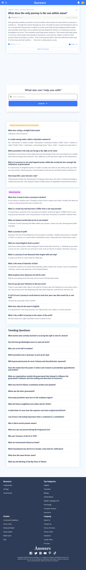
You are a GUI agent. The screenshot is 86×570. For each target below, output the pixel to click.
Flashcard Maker (8, 528)
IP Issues (47, 543)
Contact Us (47, 524)
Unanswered (7, 493)
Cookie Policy (48, 540)
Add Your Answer (43, 49)
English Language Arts (51, 501)
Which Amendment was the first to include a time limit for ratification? (35, 449)
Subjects (10, 9)
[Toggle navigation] (3, 2)
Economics (47, 512)
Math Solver (7, 536)
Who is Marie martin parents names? (22, 423)
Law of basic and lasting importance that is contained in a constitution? (36, 417)
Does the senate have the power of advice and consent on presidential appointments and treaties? (41, 369)
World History (48, 497)
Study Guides (7, 532)
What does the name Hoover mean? (22, 455)
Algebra (46, 485)
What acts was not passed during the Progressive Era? (29, 430)
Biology (46, 493)
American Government (27, 9)
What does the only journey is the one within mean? (37, 13)
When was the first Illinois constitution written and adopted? (32, 385)
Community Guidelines (10, 520)
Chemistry (47, 489)
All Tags (6, 489)
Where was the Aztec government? (21, 391)
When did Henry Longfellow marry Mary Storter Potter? (29, 404)
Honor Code (7, 524)
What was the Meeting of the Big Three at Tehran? (27, 462)
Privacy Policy (48, 532)
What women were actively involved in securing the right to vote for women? (38, 336)
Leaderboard (7, 485)
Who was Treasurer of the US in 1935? (22, 436)
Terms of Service (49, 528)
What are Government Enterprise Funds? (24, 442)
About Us (47, 520)
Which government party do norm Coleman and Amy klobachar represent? (37, 361)
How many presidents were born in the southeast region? (30, 397)
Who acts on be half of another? (20, 348)
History (17, 9)
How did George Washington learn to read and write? (29, 342)
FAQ (4, 540)
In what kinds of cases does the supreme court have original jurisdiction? (37, 410)
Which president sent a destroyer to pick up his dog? (28, 355)
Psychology (47, 505)
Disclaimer (47, 536)
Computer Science (50, 509)
